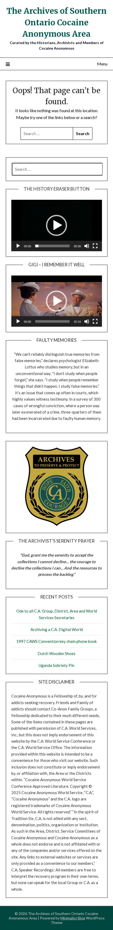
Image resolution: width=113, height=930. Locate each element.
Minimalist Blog (72, 918)
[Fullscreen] (95, 246)
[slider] (52, 246)
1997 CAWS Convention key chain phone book (56, 641)
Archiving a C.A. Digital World (56, 629)
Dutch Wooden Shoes (56, 653)
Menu (102, 63)
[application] (56, 225)
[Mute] (86, 246)
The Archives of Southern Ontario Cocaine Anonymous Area (57, 22)
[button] (56, 225)
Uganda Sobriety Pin (56, 665)
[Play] (18, 246)
